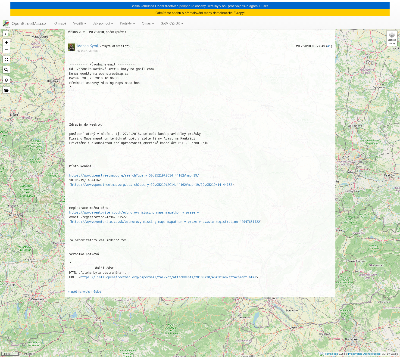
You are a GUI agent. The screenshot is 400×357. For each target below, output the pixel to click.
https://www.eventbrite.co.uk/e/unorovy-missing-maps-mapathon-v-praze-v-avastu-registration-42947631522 (165, 222)
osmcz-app (331, 353)
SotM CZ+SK (171, 23)
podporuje (186, 5)
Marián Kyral (87, 45)
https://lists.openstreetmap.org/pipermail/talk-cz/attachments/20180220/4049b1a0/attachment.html (168, 277)
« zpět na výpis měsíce (84, 291)
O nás (147, 23)
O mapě (60, 23)
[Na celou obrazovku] (6, 59)
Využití (78, 23)
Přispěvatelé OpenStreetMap (364, 353)
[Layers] (392, 38)
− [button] (6, 49)
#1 (329, 45)
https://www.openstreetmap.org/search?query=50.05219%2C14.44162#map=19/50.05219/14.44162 (151, 184)
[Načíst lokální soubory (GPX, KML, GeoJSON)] (6, 90)
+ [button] (6, 42)
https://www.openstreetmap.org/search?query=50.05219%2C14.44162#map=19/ (134, 175)
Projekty (126, 23)
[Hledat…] (6, 69)
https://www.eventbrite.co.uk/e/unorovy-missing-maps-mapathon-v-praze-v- (135, 212)
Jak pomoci (102, 23)
